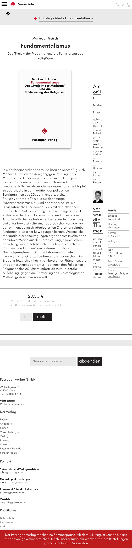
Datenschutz (7, 518)
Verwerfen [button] (80, 543)
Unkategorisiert (50, 18)
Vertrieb (5, 444)
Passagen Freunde (10, 449)
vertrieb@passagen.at (13, 502)
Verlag (4, 436)
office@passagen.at (11, 472)
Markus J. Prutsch (45, 38)
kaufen (42, 317)
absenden (90, 361)
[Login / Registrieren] (123, 4)
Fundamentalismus (97, 249)
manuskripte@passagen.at (15, 482)
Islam (96, 256)
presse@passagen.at (12, 492)
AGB (2, 527)
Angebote (6, 424)
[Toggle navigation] (4, 4)
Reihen (4, 428)
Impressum (6, 522)
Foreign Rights (8, 453)
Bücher (4, 420)
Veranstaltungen (9, 432)
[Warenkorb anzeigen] (128, 4)
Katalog (4, 440)
